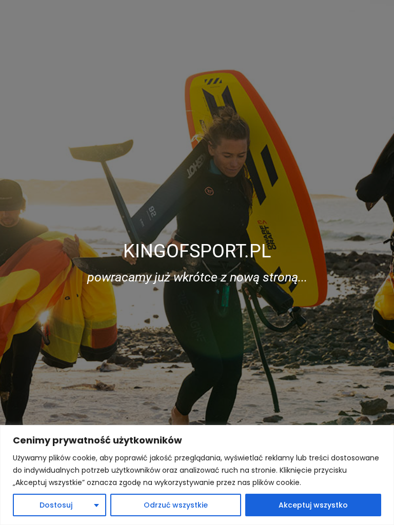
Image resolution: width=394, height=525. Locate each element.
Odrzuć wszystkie (176, 505)
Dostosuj (56, 505)
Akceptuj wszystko (313, 505)
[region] (197, 475)
